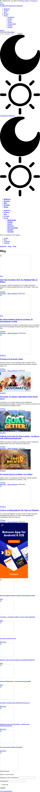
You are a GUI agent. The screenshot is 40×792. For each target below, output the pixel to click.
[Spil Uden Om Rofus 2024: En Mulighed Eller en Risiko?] (15, 274)
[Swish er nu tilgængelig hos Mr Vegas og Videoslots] (15, 505)
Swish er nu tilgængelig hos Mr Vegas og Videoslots (19, 510)
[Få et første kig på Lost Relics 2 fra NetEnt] (15, 469)
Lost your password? (6, 791)
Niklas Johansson (12, 293)
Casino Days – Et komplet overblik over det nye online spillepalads (17, 617)
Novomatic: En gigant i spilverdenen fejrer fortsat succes (15, 702)
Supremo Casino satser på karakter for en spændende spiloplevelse (17, 660)
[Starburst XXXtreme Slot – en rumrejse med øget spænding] (7, 677)
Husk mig (5, 784)
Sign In (18, 235)
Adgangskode (4, 781)
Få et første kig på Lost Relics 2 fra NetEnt (16, 474)
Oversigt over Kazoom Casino (11, 359)
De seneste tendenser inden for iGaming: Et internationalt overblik (16, 320)
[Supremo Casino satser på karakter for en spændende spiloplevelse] (7, 656)
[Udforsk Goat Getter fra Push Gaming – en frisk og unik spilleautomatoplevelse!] (15, 431)
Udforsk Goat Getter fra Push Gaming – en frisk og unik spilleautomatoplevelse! (19, 437)
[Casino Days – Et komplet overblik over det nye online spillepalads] (7, 613)
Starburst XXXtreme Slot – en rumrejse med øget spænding (15, 681)
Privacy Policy (25, 1)
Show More (10, 32)
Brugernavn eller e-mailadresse (9, 777)
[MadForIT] (11, 6)
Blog (1, 276)
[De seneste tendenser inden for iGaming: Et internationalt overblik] (15, 314)
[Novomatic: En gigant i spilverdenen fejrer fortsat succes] (15, 391)
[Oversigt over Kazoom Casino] (15, 354)
